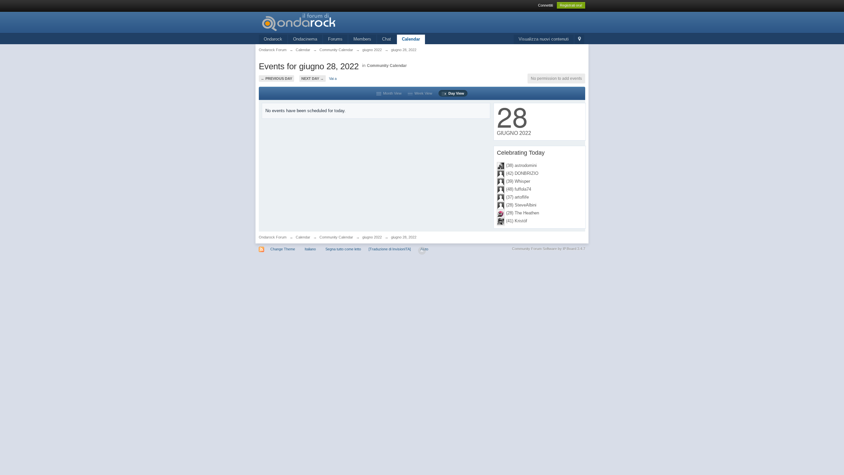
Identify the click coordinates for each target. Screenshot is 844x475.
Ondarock (273, 39)
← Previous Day (276, 78)
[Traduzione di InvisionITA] (390, 249)
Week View (422, 93)
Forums (335, 39)
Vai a (333, 78)
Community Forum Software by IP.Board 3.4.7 (548, 249)
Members (362, 39)
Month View (391, 93)
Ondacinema (305, 39)
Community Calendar (387, 65)
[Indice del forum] (318, 21)
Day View (455, 93)
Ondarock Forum (272, 237)
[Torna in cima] (422, 251)
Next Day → (312, 78)
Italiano (310, 249)
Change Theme (282, 249)
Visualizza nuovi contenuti (544, 39)
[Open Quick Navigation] (579, 39)
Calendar (411, 39)
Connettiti (545, 5)
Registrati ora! (571, 5)
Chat (386, 39)
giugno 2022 (372, 237)
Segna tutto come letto (343, 249)
